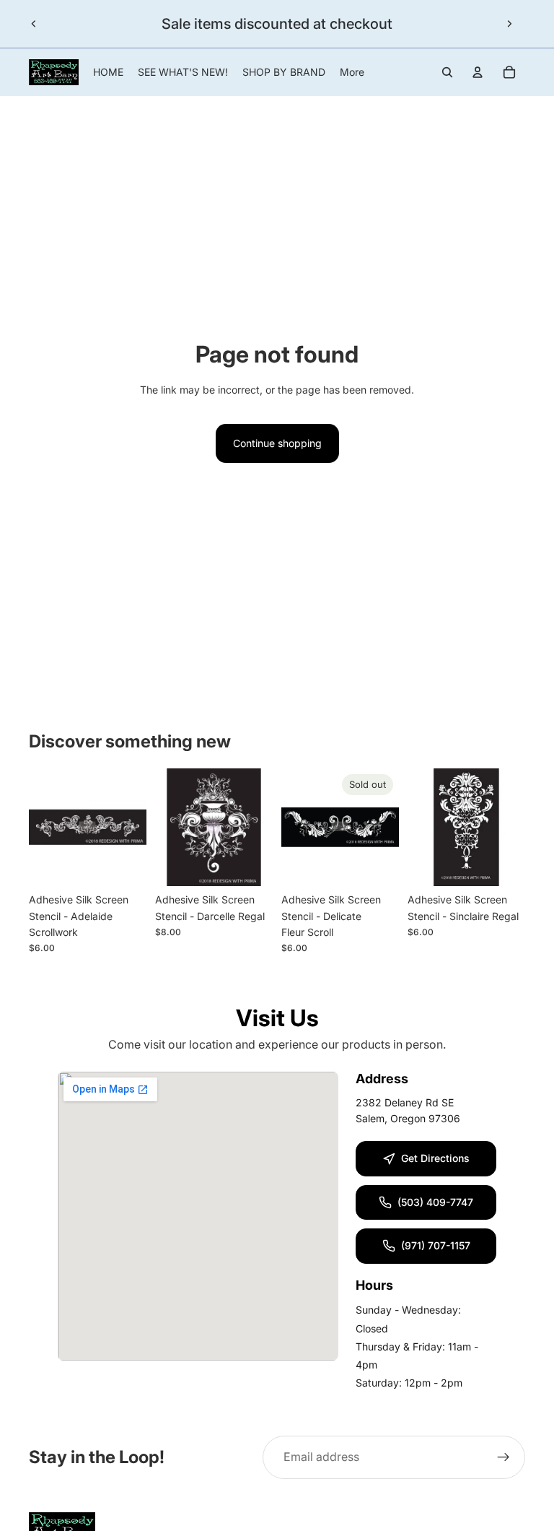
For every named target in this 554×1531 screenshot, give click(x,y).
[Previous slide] (34, 24)
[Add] (124, 864)
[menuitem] (352, 72)
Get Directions (435, 1158)
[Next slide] (509, 24)
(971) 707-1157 (435, 1245)
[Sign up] (503, 1457)
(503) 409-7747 (435, 1202)
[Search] (447, 72)
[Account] (477, 72)
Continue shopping (277, 443)
